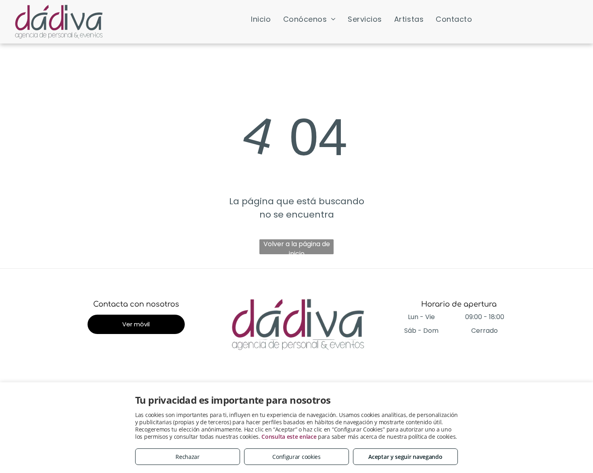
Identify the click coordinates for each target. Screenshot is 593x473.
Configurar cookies (296, 457)
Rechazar (187, 457)
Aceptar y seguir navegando (405, 457)
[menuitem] (261, 19)
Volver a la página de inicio (296, 246)
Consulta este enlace (288, 436)
